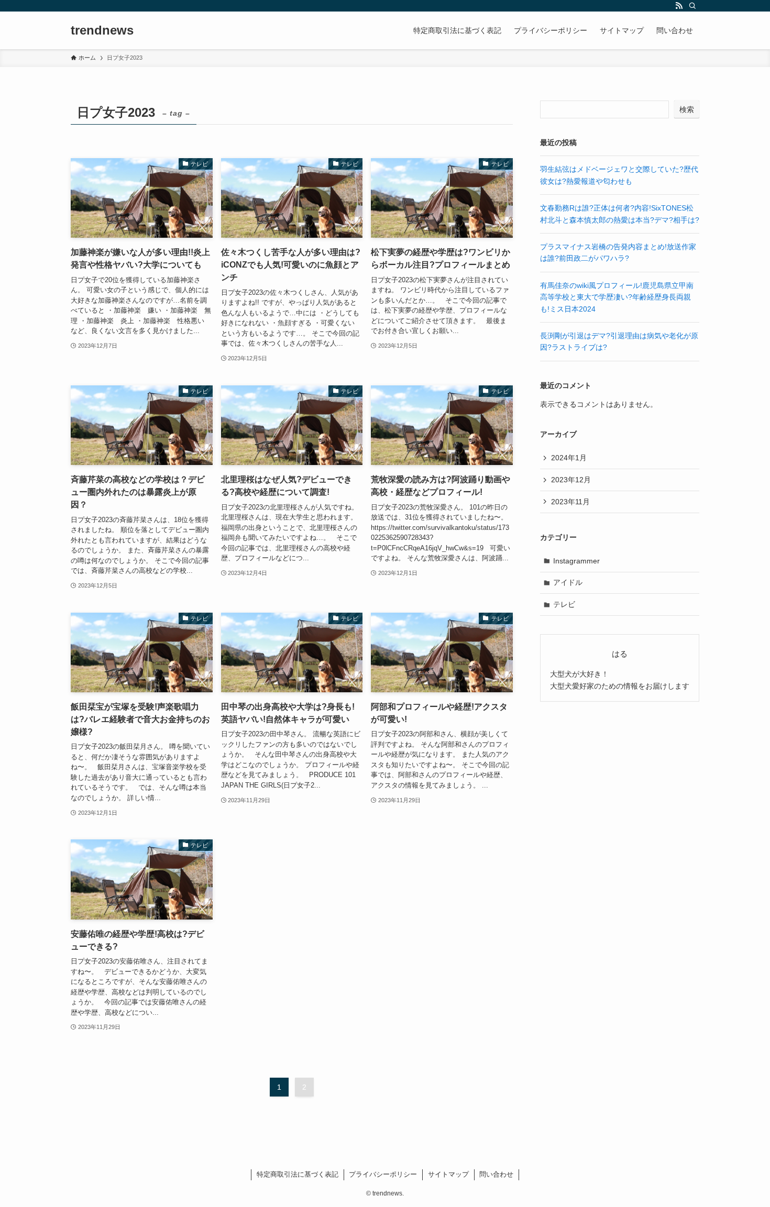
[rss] (679, 6)
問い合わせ (496, 1174)
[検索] (692, 6)
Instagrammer (576, 561)
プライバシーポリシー (383, 1174)
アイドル (567, 582)
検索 (686, 109)
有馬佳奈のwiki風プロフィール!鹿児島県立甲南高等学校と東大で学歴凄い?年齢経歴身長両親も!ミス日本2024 (617, 297)
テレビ (564, 604)
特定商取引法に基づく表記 (297, 1174)
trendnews (102, 30)
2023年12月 (571, 479)
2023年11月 (570, 501)
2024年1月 (569, 457)
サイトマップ (448, 1174)
